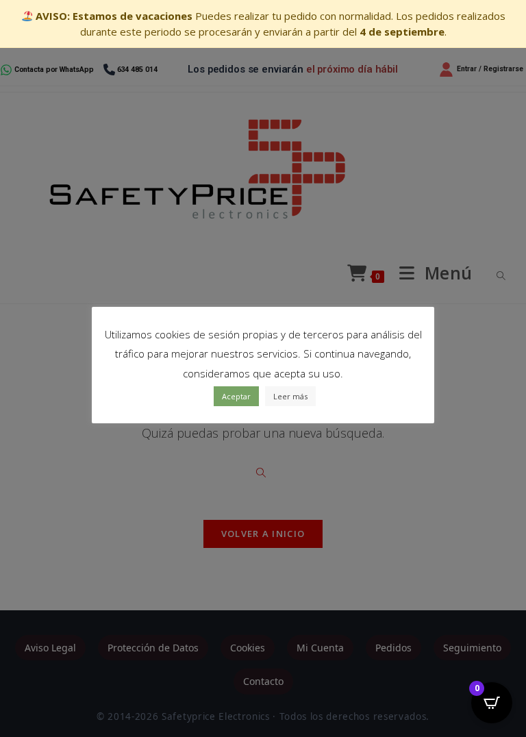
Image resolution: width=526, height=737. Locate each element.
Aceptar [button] (236, 396)
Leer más (290, 396)
